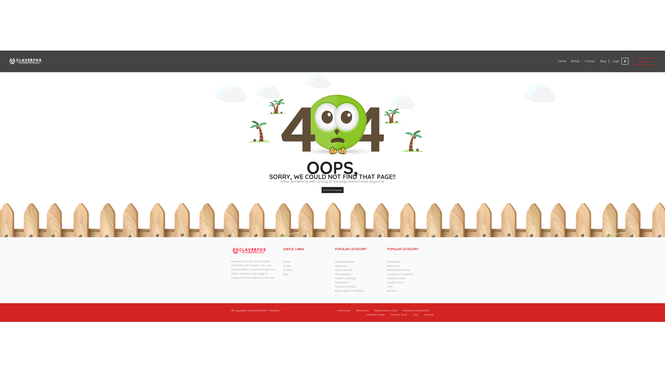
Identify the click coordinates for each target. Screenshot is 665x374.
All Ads (575, 61)
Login (616, 61)
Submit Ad (644, 61)
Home (562, 61)
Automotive (393, 261)
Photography (342, 274)
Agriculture (341, 265)
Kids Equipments (344, 261)
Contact (590, 61)
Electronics (393, 265)
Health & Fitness (396, 278)
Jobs (390, 286)
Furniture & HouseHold (400, 274)
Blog (603, 61)
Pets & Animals (343, 269)
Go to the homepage (332, 190)
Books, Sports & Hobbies (349, 290)
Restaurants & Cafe (398, 269)
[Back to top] (653, 352)
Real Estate (341, 282)
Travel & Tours (395, 282)
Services (392, 290)
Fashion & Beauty (345, 278)
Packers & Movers (345, 286)
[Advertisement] (104, 25)
